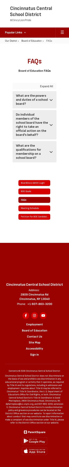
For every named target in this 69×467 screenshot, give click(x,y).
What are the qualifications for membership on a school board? (28, 152)
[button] (15, 33)
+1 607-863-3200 (39, 304)
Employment (34, 324)
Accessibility (34, 348)
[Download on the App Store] (34, 451)
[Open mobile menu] (62, 33)
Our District (11, 40)
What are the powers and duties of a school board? (32, 100)
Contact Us (34, 336)
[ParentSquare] (34, 432)
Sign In (34, 354)
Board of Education (31, 40)
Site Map (34, 342)
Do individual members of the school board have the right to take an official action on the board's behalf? (32, 125)
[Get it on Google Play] (34, 441)
